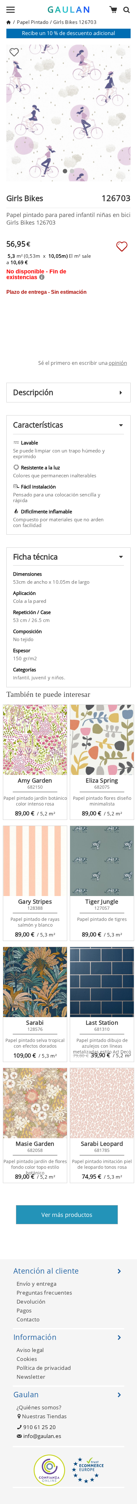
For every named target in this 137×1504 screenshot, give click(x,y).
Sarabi (35, 1022)
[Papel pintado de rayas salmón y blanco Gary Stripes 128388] (35, 861)
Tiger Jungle (101, 901)
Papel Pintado (32, 22)
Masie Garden (35, 1143)
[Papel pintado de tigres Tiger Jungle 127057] (102, 861)
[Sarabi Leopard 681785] (102, 1103)
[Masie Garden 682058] (35, 1103)
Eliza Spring (102, 780)
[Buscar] (128, 9)
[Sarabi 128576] (35, 982)
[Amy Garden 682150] (35, 740)
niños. (58, 678)
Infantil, (22, 678)
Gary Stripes (35, 901)
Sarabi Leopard (102, 1143)
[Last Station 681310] (102, 982)
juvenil (40, 678)
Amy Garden (35, 780)
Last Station (102, 1022)
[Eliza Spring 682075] (102, 740)
